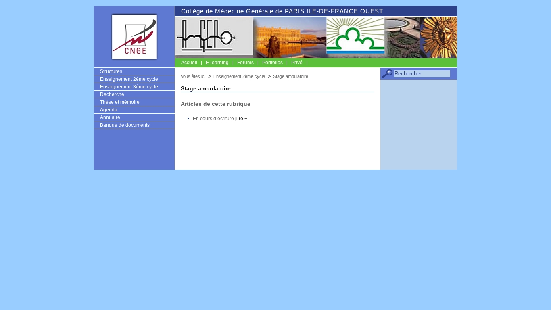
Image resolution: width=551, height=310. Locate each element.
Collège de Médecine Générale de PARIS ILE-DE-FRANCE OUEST (282, 11)
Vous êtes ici (193, 76)
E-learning (217, 62)
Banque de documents (125, 125)
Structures (111, 71)
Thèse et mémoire (120, 102)
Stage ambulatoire (290, 76)
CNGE (134, 36)
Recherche (112, 94)
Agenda (108, 110)
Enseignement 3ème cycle (129, 87)
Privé (297, 62)
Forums (245, 62)
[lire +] (241, 118)
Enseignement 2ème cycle (129, 79)
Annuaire (110, 117)
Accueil (189, 62)
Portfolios (272, 62)
